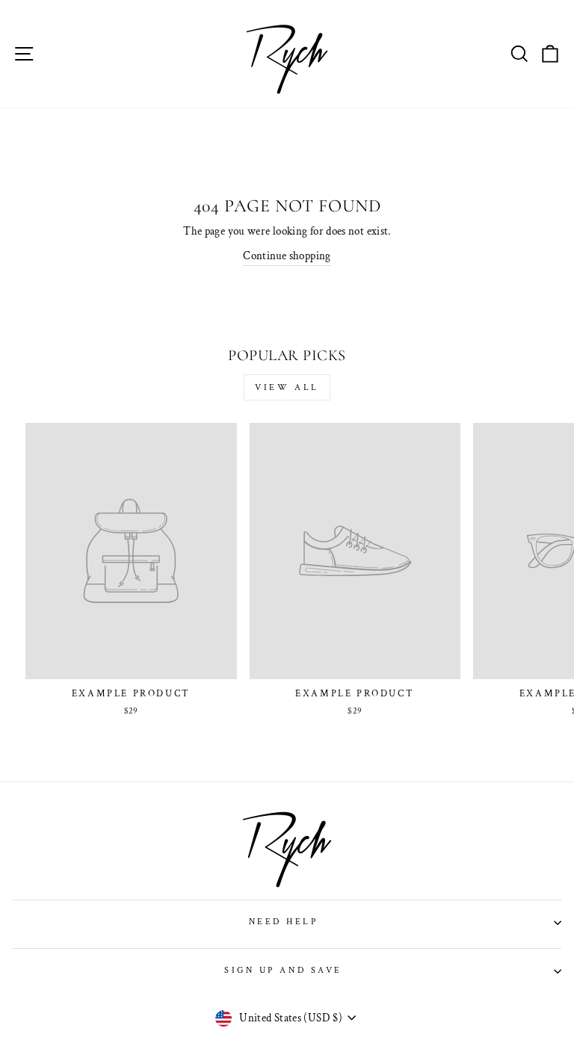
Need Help (283, 921)
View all (287, 387)
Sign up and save (283, 970)
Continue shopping (286, 256)
